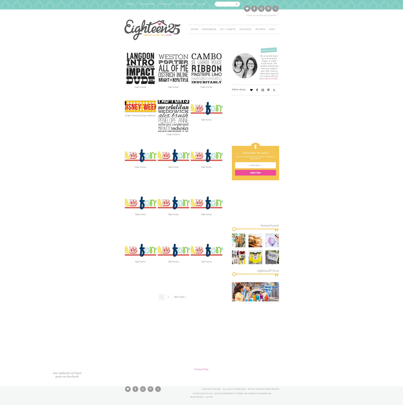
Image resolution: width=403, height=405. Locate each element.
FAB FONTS (173, 134)
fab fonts (173, 87)
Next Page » (180, 297)
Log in (209, 397)
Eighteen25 (152, 29)
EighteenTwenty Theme (228, 393)
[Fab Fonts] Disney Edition (140, 115)
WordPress (196, 397)
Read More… (272, 78)
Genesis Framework (259, 393)
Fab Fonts (140, 87)
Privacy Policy (201, 369)
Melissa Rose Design (267, 389)
